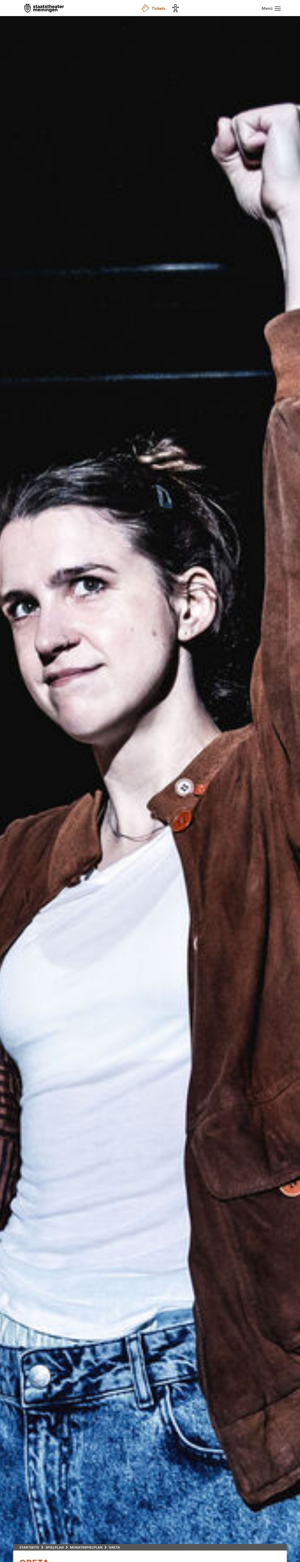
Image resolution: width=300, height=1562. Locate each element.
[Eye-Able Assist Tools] (176, 8)
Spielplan (55, 1547)
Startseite (29, 1547)
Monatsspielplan (86, 1547)
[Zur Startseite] (44, 8)
